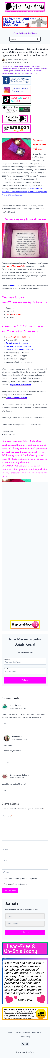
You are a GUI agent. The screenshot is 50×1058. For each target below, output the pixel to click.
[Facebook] (23, 1044)
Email (6, 669)
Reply (5, 723)
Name (6, 849)
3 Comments (26, 62)
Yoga (35, 73)
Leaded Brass (17, 68)
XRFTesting (29, 73)
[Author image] (3, 59)
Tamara (10, 60)
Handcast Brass (24, 66)
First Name (7, 659)
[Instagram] (27, 1044)
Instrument (36, 66)
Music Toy (5, 71)
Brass (15, 66)
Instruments (6, 68)
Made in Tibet (28, 68)
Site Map (26, 1032)
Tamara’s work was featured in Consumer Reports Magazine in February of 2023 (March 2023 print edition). (24, 192)
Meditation (38, 68)
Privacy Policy (37, 1032)
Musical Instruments (17, 71)
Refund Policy (25, 1037)
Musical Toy (31, 71)
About (10, 1032)
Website (6, 872)
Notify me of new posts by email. (16, 884)
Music (45, 68)
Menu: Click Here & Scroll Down (25, 33)
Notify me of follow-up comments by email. (20, 878)
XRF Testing (19, 73)
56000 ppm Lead (7, 66)
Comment (7, 816)
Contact (18, 1032)
